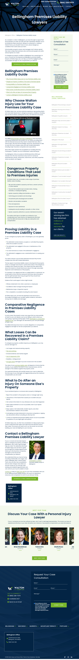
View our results (59, 235)
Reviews (45, 6)
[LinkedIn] (71, 657)
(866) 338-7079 (67, 2)
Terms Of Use (26, 657)
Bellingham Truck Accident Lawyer (61, 176)
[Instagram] (68, 657)
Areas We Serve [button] (58, 6)
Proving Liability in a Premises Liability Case (18, 84)
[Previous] (6, 540)
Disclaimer (32, 657)
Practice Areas (36, 6)
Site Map (38, 657)
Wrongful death (10, 361)
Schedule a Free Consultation (25, 64)
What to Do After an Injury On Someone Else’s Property (21, 92)
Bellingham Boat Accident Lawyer (61, 198)
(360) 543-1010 (21, 471)
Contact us (8, 471)
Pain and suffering (11, 351)
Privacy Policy (19, 657)
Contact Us (69, 6)
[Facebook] (65, 657)
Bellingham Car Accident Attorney (61, 181)
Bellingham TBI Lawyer (58, 140)
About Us (25, 6)
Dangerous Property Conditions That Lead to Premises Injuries (23, 81)
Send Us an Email (15, 602)
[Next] (72, 540)
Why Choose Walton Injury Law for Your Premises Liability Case (23, 79)
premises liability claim (21, 365)
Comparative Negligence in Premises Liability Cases (20, 87)
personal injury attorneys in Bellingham (21, 138)
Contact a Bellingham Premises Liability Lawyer (19, 95)
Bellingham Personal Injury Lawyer (61, 105)
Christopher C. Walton (35, 460)
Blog (50, 6)
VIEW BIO (20, 536)
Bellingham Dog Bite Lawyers (59, 116)
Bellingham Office (10, 35)
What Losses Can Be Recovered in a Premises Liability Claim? (23, 89)
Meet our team (39, 558)
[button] (29, 6)
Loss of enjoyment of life (13, 356)
